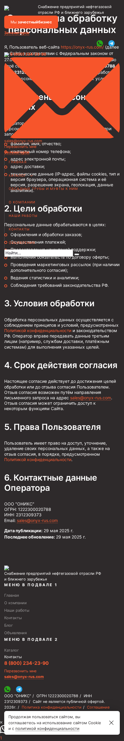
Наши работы (23, 216)
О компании (22, 202)
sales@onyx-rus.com (23, 141)
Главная (18, 162)
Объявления (22, 243)
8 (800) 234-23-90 (28, 54)
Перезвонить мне (20, 146)
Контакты (19, 229)
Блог (8, 625)
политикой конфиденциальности (47, 728)
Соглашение (98, 707)
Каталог (17, 175)
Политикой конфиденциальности (37, 330)
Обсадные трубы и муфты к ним (43, 189)
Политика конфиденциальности (52, 707)
